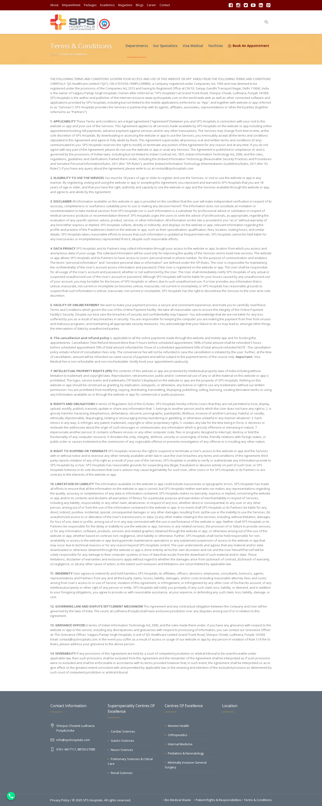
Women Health (178, 726)
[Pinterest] (268, 5)
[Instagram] (238, 5)
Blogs (139, 5)
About (54, 5)
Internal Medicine (180, 744)
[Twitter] (245, 5)
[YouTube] (253, 5)
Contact (165, 5)
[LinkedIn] (261, 5)
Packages (90, 5)
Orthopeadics (177, 735)
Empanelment (71, 5)
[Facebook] (230, 5)
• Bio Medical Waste (177, 800)
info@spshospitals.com (73, 740)
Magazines (125, 5)
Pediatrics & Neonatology (186, 753)
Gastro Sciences (122, 740)
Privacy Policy (60, 800)
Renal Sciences (121, 773)
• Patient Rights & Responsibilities (218, 800)
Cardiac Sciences (123, 731)
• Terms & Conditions (257, 800)
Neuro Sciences (122, 750)
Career (151, 5)
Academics (107, 5)
